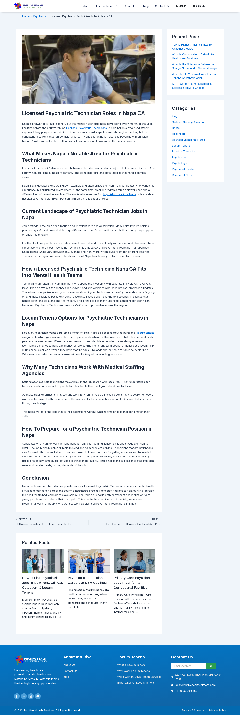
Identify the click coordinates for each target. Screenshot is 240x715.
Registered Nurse (182, 175)
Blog (146, 6)
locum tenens (145, 332)
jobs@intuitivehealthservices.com (195, 685)
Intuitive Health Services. (39, 710)
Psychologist (180, 163)
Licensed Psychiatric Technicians (86, 128)
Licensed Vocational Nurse (188, 139)
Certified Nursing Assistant (188, 122)
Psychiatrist (179, 157)
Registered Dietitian (183, 169)
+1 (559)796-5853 (186, 690)
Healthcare (179, 133)
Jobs (86, 6)
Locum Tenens (105, 6)
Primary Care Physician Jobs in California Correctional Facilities (132, 583)
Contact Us (162, 6)
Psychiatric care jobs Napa (119, 194)
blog (174, 116)
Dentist (176, 128)
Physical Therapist (183, 151)
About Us (130, 6)
